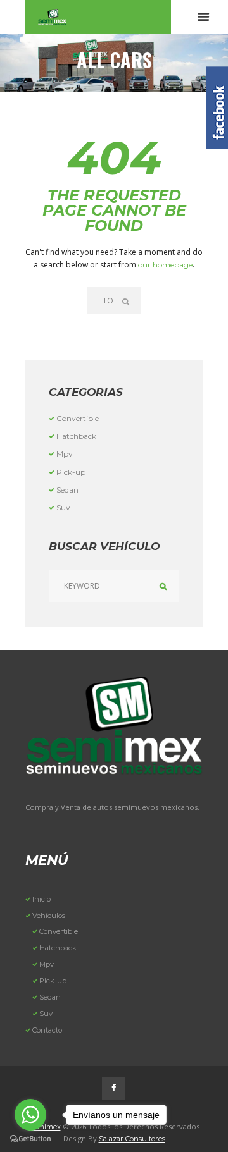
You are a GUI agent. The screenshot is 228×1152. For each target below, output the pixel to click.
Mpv (64, 453)
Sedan (67, 489)
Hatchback (76, 436)
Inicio (41, 899)
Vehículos (48, 915)
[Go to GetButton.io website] (30, 1139)
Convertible (77, 418)
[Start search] (127, 300)
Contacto (47, 1030)
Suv (63, 507)
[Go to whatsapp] (30, 1115)
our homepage (165, 264)
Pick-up (71, 472)
